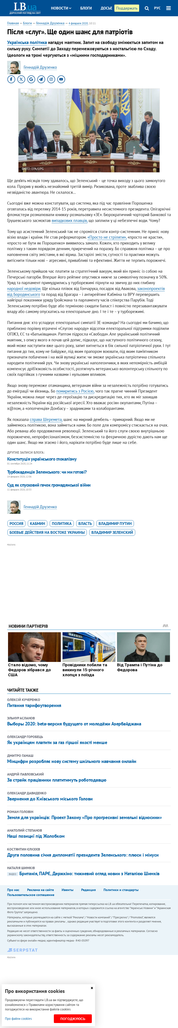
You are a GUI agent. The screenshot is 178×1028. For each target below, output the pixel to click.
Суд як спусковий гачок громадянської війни (49, 485)
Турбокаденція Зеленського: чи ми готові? (47, 472)
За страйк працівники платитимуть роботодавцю (56, 780)
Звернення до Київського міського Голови (50, 799)
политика (62, 523)
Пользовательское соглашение (30, 895)
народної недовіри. (24, 288)
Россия (16, 523)
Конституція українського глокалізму (42, 459)
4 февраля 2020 (78, 23)
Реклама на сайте (40, 890)
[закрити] (92, 988)
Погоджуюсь (72, 1019)
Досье (106, 8)
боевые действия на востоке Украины (47, 532)
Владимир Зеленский (112, 532)
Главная (13, 23)
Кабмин (37, 523)
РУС (157, 8)
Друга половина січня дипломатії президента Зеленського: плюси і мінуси (83, 855)
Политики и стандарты (121, 890)
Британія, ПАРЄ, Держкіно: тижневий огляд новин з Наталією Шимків (84, 873)
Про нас (13, 890)
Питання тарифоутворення (34, 705)
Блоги (86, 8)
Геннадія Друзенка (50, 23)
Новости (59, 8)
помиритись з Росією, (75, 391)
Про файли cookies (18, 1019)
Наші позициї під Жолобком (36, 836)
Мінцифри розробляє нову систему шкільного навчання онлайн (71, 761)
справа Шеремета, (46, 419)
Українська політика (27, 42)
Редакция (88, 890)
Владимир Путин (115, 523)
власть (85, 523)
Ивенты (67, 890)
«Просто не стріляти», (107, 237)
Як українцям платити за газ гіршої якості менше (57, 742)
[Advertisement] (89, 577)
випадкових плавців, (69, 220)
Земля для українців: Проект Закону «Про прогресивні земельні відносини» (84, 817)
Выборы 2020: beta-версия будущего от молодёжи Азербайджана (74, 724)
